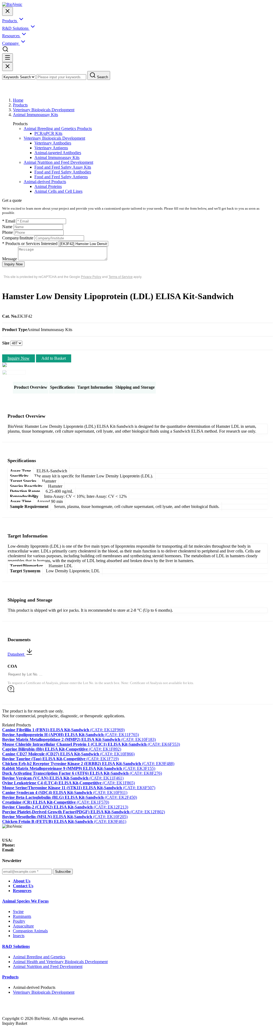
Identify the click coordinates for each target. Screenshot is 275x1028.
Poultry (19, 921)
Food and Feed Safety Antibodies (62, 172)
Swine (18, 911)
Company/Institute (17, 238)
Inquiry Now (13, 264)
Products (20, 105)
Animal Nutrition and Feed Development (58, 162)
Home (18, 100)
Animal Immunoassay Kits (35, 114)
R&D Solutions (16, 946)
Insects (18, 935)
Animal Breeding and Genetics (39, 957)
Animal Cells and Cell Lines (58, 191)
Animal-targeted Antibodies (57, 152)
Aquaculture (23, 926)
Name (7, 226)
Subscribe (63, 872)
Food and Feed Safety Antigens (61, 177)
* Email (8, 221)
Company (11, 43)
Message (9, 259)
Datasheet (16, 654)
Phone (7, 232)
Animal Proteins (48, 186)
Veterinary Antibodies (52, 143)
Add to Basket (53, 358)
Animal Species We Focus (25, 901)
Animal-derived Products (45, 181)
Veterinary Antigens (51, 148)
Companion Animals (30, 931)
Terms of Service (120, 276)
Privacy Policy (91, 276)
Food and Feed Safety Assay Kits (62, 167)
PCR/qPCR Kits (48, 133)
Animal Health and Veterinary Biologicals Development (60, 961)
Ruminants (22, 916)
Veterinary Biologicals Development (43, 109)
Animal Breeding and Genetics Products (58, 128)
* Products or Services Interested (29, 243)
